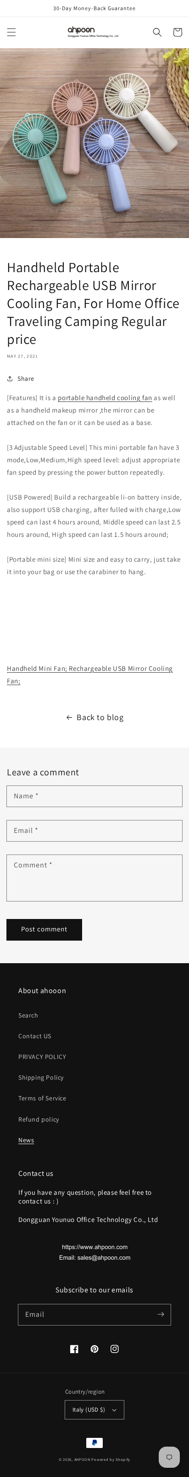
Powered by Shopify (110, 1459)
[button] (11, 32)
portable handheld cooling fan (105, 397)
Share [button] (25, 378)
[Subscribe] (160, 1314)
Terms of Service (42, 1098)
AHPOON (82, 1459)
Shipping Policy (41, 1077)
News (26, 1140)
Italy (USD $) (88, 1409)
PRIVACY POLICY (42, 1057)
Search (28, 1015)
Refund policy (38, 1119)
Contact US (34, 1036)
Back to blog (100, 717)
